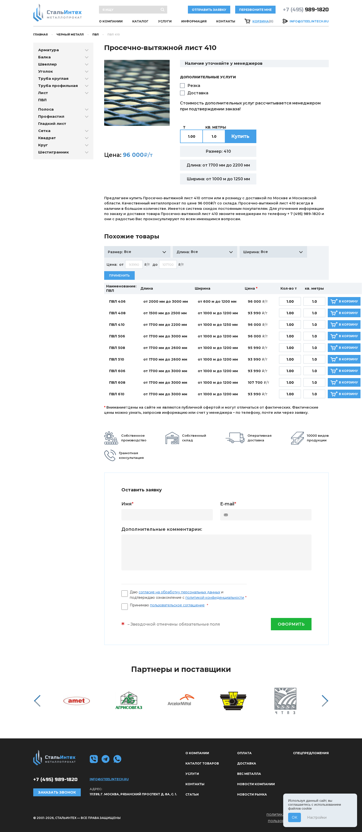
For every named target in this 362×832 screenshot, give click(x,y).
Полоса (46, 109)
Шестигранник (53, 152)
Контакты (225, 21)
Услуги (165, 21)
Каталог (140, 21)
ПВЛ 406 (117, 301)
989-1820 (306, 10)
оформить (291, 624)
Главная (40, 34)
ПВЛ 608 (117, 382)
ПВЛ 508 (117, 348)
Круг (43, 145)
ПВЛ (95, 34)
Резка (193, 85)
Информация (194, 21)
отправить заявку (209, 10)
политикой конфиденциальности (214, 597)
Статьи (192, 794)
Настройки (317, 817)
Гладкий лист (52, 123)
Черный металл (70, 34)
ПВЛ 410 (117, 324)
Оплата (244, 753)
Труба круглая (53, 78)
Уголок (45, 71)
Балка (44, 57)
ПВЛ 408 (117, 313)
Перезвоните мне (255, 10)
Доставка (197, 93)
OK (294, 817)
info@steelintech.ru (309, 21)
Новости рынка (252, 794)
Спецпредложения (311, 753)
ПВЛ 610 (116, 394)
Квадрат (47, 137)
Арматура (48, 50)
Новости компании (256, 784)
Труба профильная (58, 85)
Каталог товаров (202, 763)
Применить (119, 275)
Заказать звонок (57, 792)
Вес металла (249, 774)
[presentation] (37, 701)
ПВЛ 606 (117, 371)
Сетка (44, 130)
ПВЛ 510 (116, 359)
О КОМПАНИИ (111, 21)
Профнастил (51, 116)
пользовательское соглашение (177, 605)
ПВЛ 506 (117, 336)
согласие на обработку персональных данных (179, 592)
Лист (43, 92)
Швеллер (47, 64)
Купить (240, 136)
